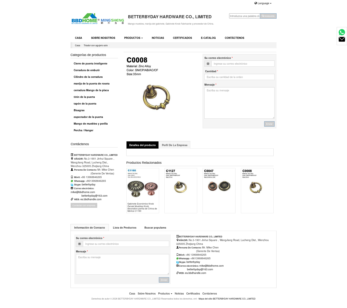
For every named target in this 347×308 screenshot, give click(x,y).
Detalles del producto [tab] (142, 145)
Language (263, 3)
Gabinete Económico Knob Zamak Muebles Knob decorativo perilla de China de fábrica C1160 (142, 207)
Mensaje (210, 84)
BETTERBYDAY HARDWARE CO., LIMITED (234, 298)
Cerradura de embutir (86, 70)
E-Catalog (208, 38)
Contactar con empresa (83, 205)
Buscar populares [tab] (155, 227)
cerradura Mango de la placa (91, 90)
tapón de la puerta (84, 103)
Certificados (182, 38)
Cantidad (211, 71)
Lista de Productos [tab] (124, 227)
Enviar (269, 123)
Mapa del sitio (205, 298)
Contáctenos (234, 38)
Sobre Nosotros (103, 38)
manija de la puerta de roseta (91, 83)
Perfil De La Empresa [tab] (174, 145)
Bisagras (79, 110)
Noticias (158, 38)
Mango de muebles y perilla (90, 123)
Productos (132, 38)
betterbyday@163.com (95, 195)
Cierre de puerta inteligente (90, 63)
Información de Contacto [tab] (89, 227)
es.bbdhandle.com (91, 199)
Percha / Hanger (83, 130)
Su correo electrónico (218, 58)
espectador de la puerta (88, 117)
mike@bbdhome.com (83, 192)
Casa (78, 38)
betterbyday (88, 184)
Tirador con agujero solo (96, 45)
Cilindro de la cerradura (88, 77)
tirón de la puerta (84, 97)
